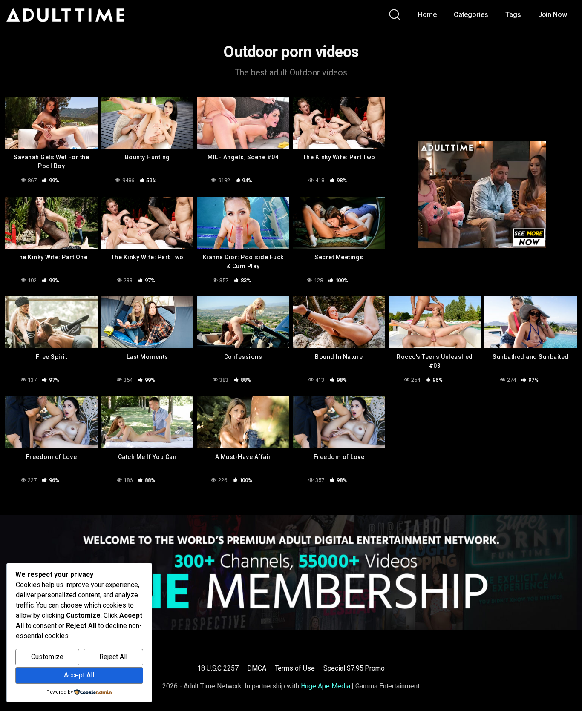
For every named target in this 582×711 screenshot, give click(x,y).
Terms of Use (295, 668)
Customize (47, 657)
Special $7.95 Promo (354, 668)
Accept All (79, 675)
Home (427, 15)
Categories (471, 15)
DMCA (256, 668)
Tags (513, 15)
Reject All (113, 657)
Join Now (552, 15)
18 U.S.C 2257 (218, 668)
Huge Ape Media (325, 686)
